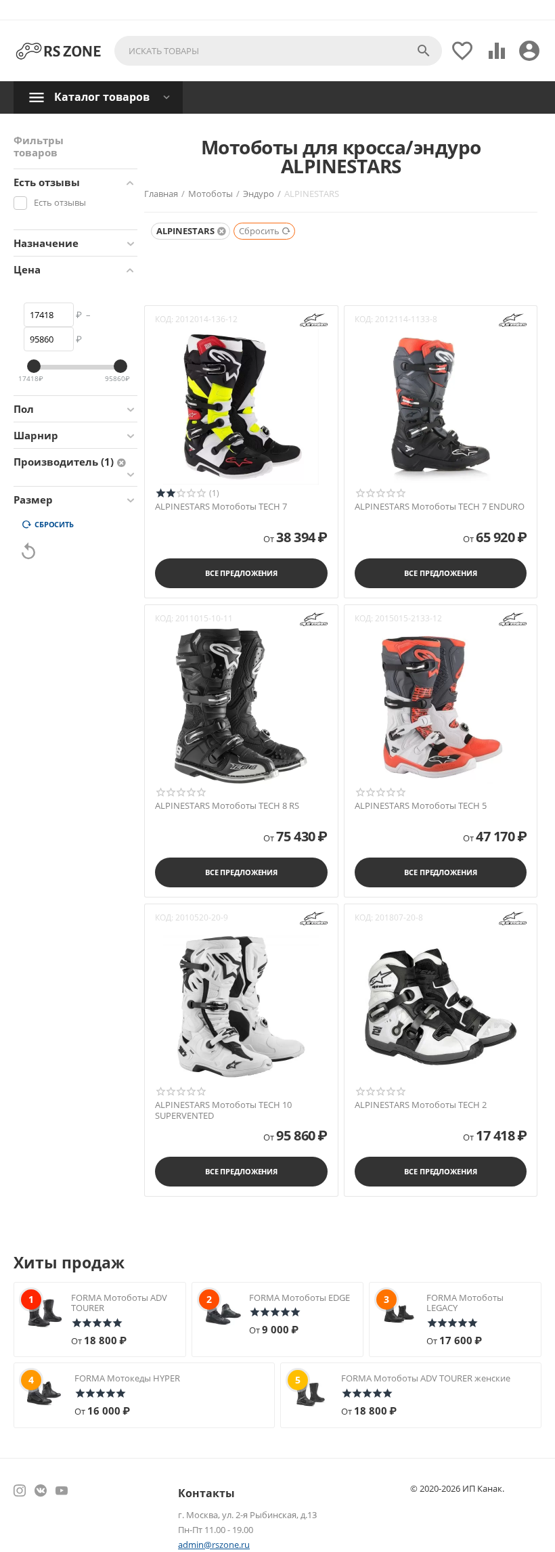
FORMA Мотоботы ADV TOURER (119, 1302)
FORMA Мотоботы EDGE (299, 1297)
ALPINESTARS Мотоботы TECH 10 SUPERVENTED (223, 1110)
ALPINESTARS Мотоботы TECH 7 (221, 507)
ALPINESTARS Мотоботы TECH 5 (421, 806)
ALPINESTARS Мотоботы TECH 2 (421, 1105)
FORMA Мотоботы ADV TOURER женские (425, 1378)
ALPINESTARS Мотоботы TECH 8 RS (227, 806)
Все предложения (241, 573)
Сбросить (54, 524)
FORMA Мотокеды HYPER (127, 1378)
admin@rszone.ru (214, 1544)
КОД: (164, 319)
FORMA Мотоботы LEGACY (465, 1302)
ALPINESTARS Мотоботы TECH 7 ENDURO (440, 507)
